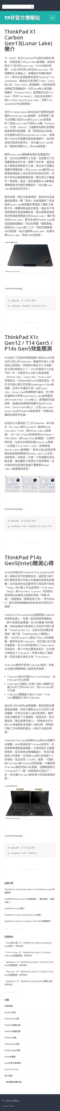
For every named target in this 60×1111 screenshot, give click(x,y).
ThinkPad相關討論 (12, 1025)
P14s (24, 526)
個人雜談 (9, 1075)
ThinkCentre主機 (12, 1018)
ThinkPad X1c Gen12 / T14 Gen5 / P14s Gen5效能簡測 (29, 342)
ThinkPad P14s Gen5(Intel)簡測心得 (29, 560)
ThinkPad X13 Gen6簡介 (15, 908)
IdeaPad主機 (10, 1012)
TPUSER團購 (10, 1056)
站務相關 (9, 1006)
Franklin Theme (8, 1106)
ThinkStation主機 (12, 1044)
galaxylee (11, 962)
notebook (15, 305)
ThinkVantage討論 (12, 1050)
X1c (44, 305)
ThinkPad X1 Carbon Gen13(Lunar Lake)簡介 (28, 40)
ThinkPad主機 (10, 1037)
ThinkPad (26, 305)
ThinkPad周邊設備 (12, 1031)
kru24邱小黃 (12, 942)
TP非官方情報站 (22, 18)
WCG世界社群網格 (13, 1063)
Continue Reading (15, 288)
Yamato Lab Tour (12, 1069)
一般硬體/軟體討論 (13, 1082)
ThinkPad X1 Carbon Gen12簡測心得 (36, 981)
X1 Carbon (36, 305)
